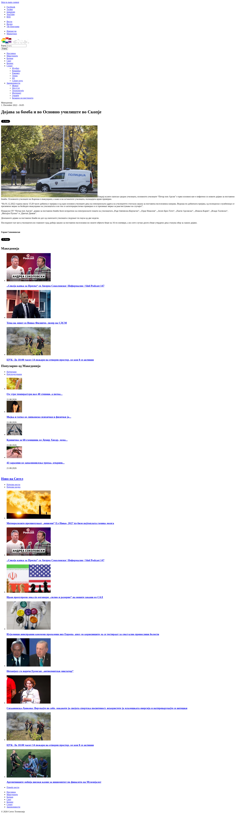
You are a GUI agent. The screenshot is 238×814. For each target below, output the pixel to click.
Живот (15, 85)
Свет (9, 61)
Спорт (10, 66)
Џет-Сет (16, 88)
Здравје (15, 95)
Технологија (18, 90)
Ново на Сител (12, 478)
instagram (11, 12)
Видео (10, 24)
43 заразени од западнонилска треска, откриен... (36, 462)
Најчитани (12, 372)
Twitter (10, 9)
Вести (9, 21)
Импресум (11, 31)
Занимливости (13, 83)
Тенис (15, 76)
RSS (9, 17)
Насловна (11, 53)
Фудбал (15, 68)
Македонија (12, 56)
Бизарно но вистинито (22, 98)
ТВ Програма (13, 26)
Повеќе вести (13, 787)
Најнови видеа (13, 487)
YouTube (11, 14)
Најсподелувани (14, 374)
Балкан (10, 58)
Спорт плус (17, 80)
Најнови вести (13, 484)
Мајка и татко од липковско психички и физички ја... (39, 416)
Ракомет (16, 73)
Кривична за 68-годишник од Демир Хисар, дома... (37, 439)
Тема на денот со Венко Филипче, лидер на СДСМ (37, 322)
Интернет (16, 93)
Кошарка (16, 71)
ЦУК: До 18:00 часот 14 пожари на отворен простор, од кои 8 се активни (50, 359)
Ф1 (13, 78)
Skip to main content (10, 2)
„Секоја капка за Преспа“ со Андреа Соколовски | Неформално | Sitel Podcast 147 (55, 285)
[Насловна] (15, 43)
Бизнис (10, 63)
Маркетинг (12, 33)
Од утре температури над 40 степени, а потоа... (35, 394)
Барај (3, 45)
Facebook (11, 7)
